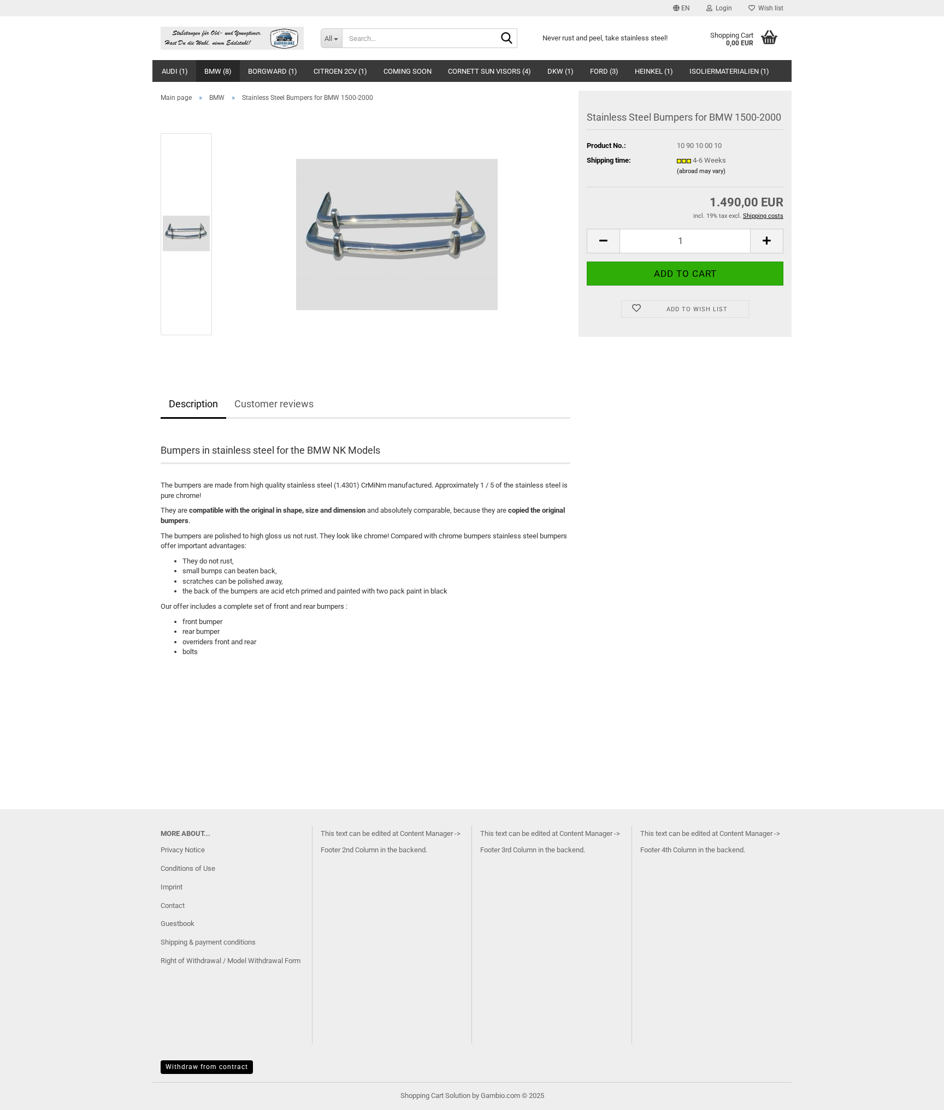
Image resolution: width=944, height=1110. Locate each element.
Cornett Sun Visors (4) (489, 71)
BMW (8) (218, 71)
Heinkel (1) (654, 71)
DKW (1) (560, 71)
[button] (681, 8)
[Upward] (914, 1093)
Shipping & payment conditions (208, 942)
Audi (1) (175, 71)
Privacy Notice (183, 850)
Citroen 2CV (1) (340, 71)
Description (193, 403)
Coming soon (408, 71)
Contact (173, 905)
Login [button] (722, 8)
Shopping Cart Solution (435, 1095)
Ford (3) (604, 71)
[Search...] (507, 39)
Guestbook (177, 923)
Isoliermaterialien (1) (729, 71)
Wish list (769, 8)
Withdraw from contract (207, 1067)
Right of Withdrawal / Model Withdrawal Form (230, 961)
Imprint (171, 887)
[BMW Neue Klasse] (397, 233)
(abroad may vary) (701, 171)
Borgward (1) (272, 71)
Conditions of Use (188, 868)
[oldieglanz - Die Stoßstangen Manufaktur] (232, 38)
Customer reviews (274, 403)
